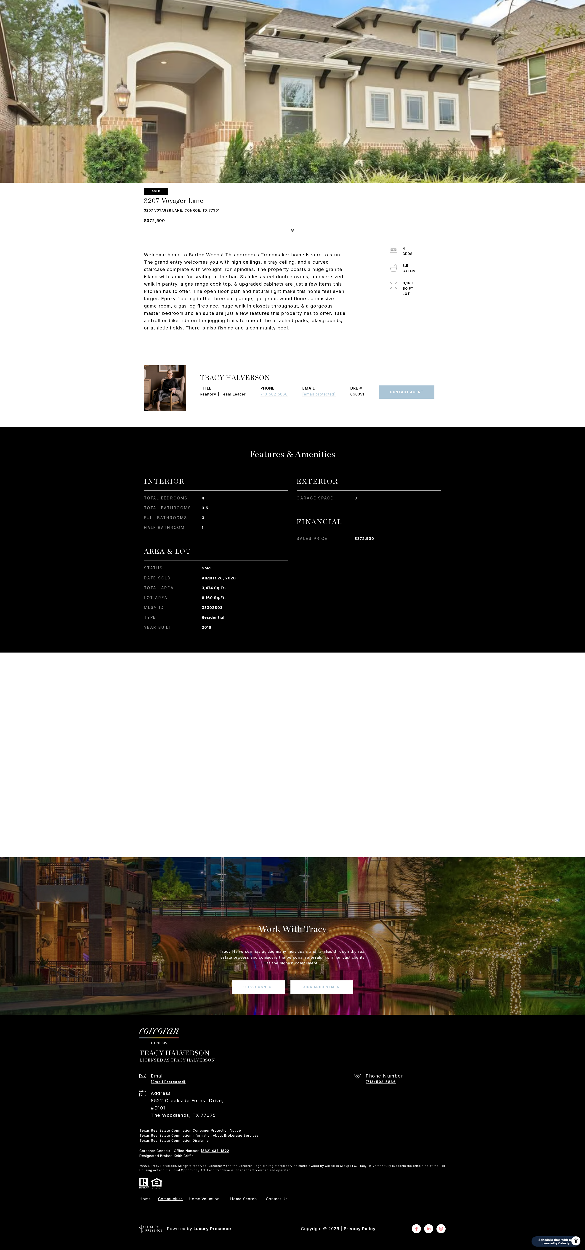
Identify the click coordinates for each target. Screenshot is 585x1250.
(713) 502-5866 (381, 1082)
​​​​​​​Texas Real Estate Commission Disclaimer (174, 1140)
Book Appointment (321, 987)
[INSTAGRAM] (441, 1228)
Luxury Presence (212, 1228)
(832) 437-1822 (215, 1151)
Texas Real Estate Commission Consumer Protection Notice (190, 1130)
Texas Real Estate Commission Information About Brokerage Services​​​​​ (199, 1135)
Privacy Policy (360, 1228)
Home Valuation (204, 1199)
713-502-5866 (274, 394)
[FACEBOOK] (416, 1228)
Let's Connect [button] (258, 987)
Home (145, 1199)
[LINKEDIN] (428, 1228)
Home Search (243, 1199)
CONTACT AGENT (406, 392)
